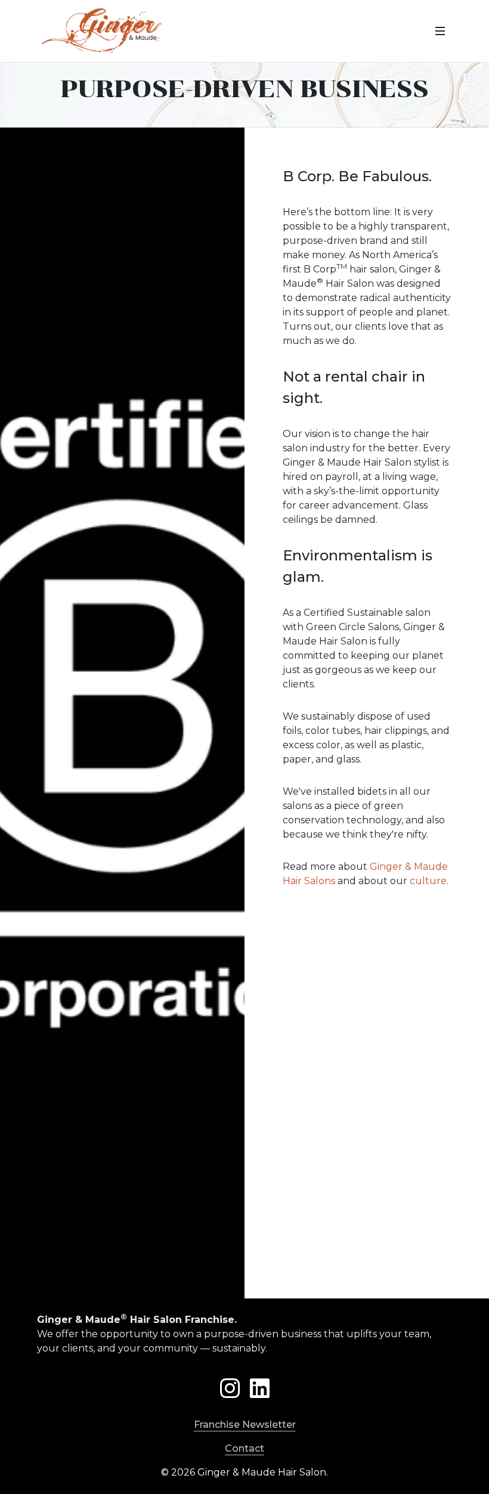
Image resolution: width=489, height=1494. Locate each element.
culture (428, 881)
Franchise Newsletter (245, 1424)
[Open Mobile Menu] (440, 31)
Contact (244, 1448)
